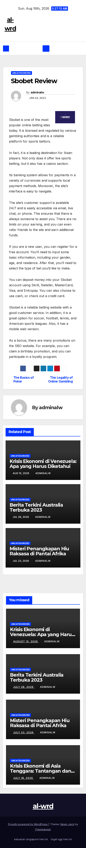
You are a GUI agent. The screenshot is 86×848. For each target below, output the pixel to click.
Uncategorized (21, 73)
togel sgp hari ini (61, 839)
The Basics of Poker (23, 379)
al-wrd (43, 806)
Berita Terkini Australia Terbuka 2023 (36, 507)
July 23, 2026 (23, 732)
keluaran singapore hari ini (31, 839)
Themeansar (43, 829)
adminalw (37, 92)
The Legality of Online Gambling (60, 379)
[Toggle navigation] (46, 48)
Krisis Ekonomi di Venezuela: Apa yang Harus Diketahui (43, 463)
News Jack (67, 824)
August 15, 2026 (26, 641)
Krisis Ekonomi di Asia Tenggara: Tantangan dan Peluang (40, 771)
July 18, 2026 (23, 777)
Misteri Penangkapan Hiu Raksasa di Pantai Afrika (39, 551)
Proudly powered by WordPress (28, 824)
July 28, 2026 (23, 686)
